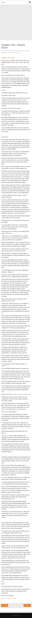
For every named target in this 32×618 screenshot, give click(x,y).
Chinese (5, 52)
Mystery (22, 50)
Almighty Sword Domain (8, 58)
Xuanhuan (27, 50)
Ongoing (10, 52)
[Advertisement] (16, 22)
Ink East (3, 2)
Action (4, 50)
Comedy (9, 50)
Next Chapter (13, 598)
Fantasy (18, 50)
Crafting (14, 50)
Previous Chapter (6, 598)
